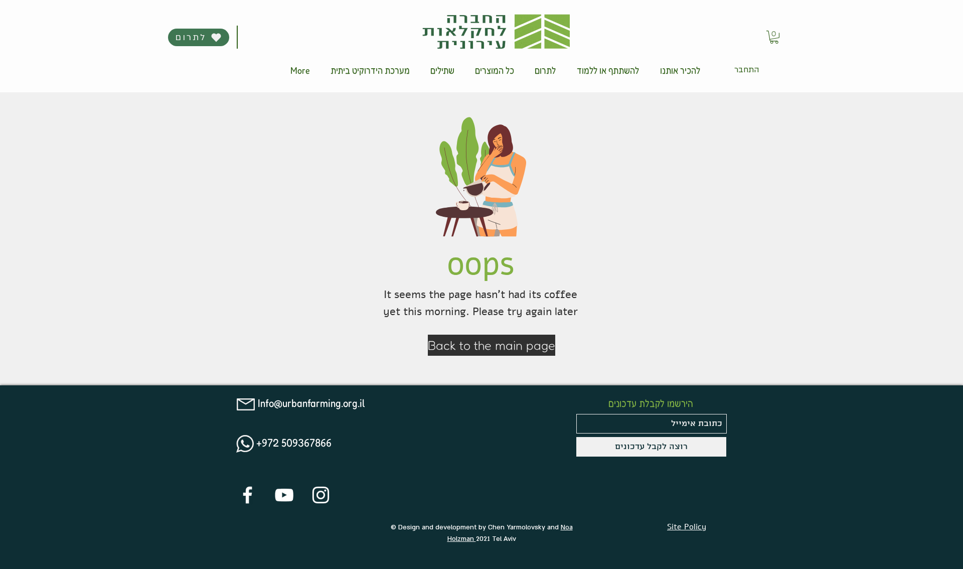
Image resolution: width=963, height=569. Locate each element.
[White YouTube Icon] (284, 495)
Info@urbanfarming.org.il (311, 402)
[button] (545, 70)
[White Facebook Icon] (247, 495)
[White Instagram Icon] (320, 495)
